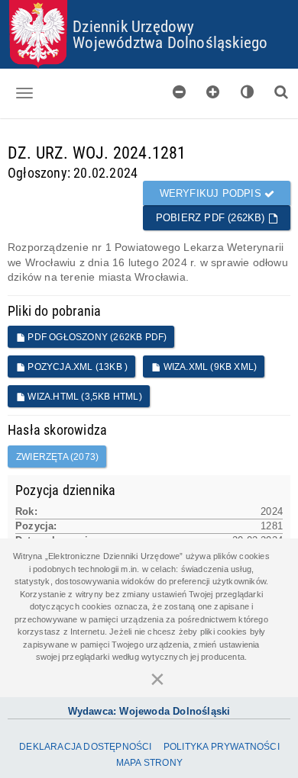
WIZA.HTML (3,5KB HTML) (83, 396)
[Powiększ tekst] (213, 92)
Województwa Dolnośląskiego (170, 42)
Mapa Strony (149, 762)
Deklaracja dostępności (85, 746)
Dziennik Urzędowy (133, 26)
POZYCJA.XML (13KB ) (76, 367)
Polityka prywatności (222, 746)
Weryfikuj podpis (212, 193)
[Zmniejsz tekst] (179, 92)
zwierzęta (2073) (57, 457)
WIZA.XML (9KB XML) (208, 367)
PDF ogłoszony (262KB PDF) (96, 337)
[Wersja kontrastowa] (247, 92)
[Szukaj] (281, 92)
